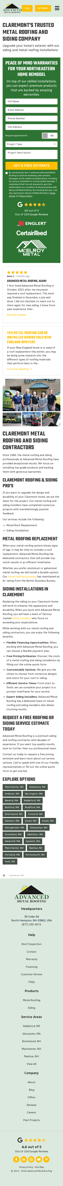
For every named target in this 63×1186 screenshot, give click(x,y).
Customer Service (31, 974)
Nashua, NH (35, 847)
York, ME (10, 861)
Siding (31, 1007)
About (31, 1082)
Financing (31, 966)
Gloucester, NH (38, 827)
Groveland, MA (13, 834)
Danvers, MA (12, 820)
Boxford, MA (12, 807)
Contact (31, 951)
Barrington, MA (34, 793)
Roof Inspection (31, 944)
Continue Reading (18, 369)
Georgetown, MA (14, 827)
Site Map (39, 1167)
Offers (31, 1097)
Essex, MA (48, 820)
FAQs (31, 982)
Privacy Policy (26, 196)
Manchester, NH (14, 786)
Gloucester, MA (31, 1033)
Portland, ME (12, 854)
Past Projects (31, 1120)
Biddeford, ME (32, 800)
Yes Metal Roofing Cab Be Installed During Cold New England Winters (29, 337)
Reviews (31, 1105)
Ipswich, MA (33, 841)
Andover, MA (12, 793)
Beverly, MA (11, 800)
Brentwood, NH (13, 814)
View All (31, 1064)
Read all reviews (16, 314)
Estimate (43, 8)
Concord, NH (35, 814)
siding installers (21, 618)
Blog (31, 1089)
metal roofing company (22, 576)
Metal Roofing (31, 1000)
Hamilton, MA (35, 834)
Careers (31, 1112)
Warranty (31, 959)
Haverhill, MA (12, 841)
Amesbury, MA (37, 786)
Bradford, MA (32, 807)
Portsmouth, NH (35, 854)
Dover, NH (30, 820)
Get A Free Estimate (32, 166)
